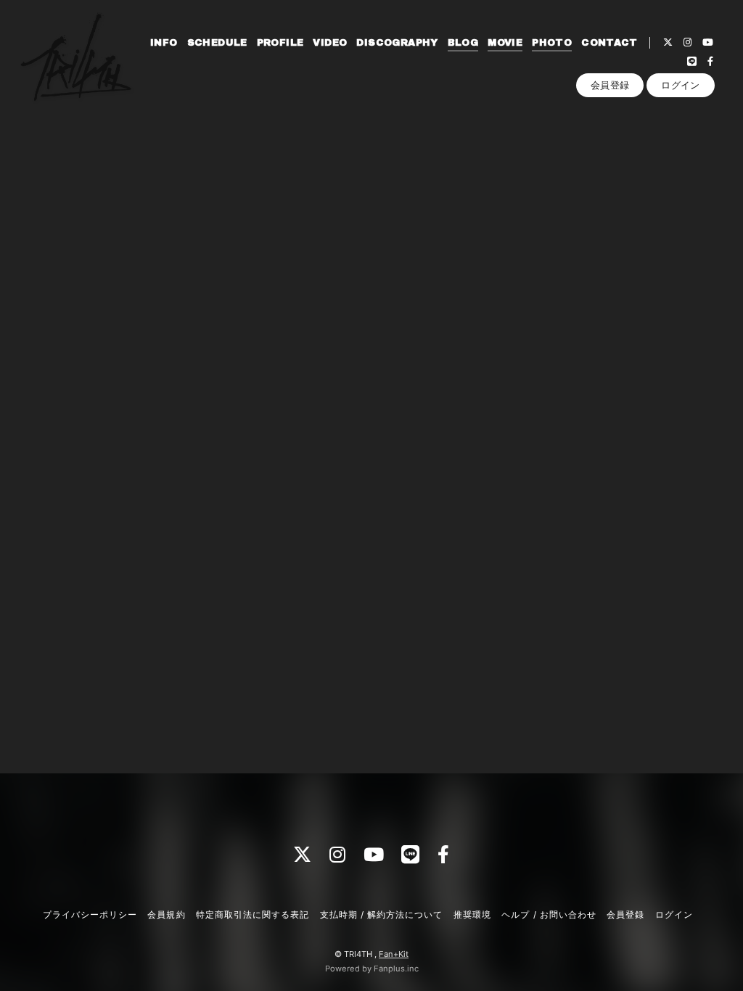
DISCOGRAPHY (397, 43)
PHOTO (552, 43)
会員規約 (166, 914)
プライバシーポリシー (90, 914)
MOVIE (505, 43)
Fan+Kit (394, 954)
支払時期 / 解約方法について (381, 914)
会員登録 (610, 85)
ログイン (680, 85)
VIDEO (330, 43)
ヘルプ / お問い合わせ (548, 914)
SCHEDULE (217, 43)
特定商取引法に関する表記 (252, 914)
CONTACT (609, 43)
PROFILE (280, 43)
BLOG (463, 43)
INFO (164, 43)
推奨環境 (472, 914)
